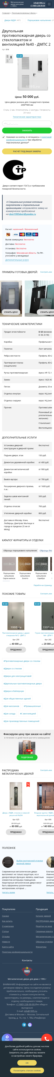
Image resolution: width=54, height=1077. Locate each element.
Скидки (5, 916)
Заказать (27, 130)
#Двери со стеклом (13, 668)
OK (27, 1062)
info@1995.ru (39, 3)
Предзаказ (16, 649)
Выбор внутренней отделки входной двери (29, 862)
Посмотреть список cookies (27, 1070)
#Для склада (9, 713)
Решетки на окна (44, 926)
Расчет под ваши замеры (27, 151)
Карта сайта (8, 947)
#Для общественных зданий (17, 698)
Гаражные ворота (44, 931)
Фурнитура (41, 947)
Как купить (7, 921)
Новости (6, 941)
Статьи (5, 931)
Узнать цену (11, 312)
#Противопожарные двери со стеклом (22, 661)
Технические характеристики (27, 116)
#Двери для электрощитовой (17, 676)
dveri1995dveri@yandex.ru (22, 214)
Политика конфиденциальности (17, 952)
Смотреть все (46, 272)
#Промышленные (32, 706)
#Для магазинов (11, 706)
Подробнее (27, 757)
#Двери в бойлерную (14, 691)
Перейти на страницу (43, 585)
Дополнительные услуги (17, 260)
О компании (8, 926)
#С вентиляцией (28, 713)
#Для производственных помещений (21, 721)
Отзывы (6, 936)
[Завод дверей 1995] (5, 4)
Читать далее (8, 892)
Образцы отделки (44, 941)
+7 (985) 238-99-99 (37, 6)
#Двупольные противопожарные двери (23, 683)
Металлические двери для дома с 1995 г (17, 4)
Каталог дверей (43, 916)
